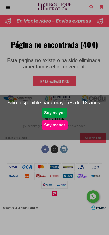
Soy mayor (54, 113)
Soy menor (54, 125)
